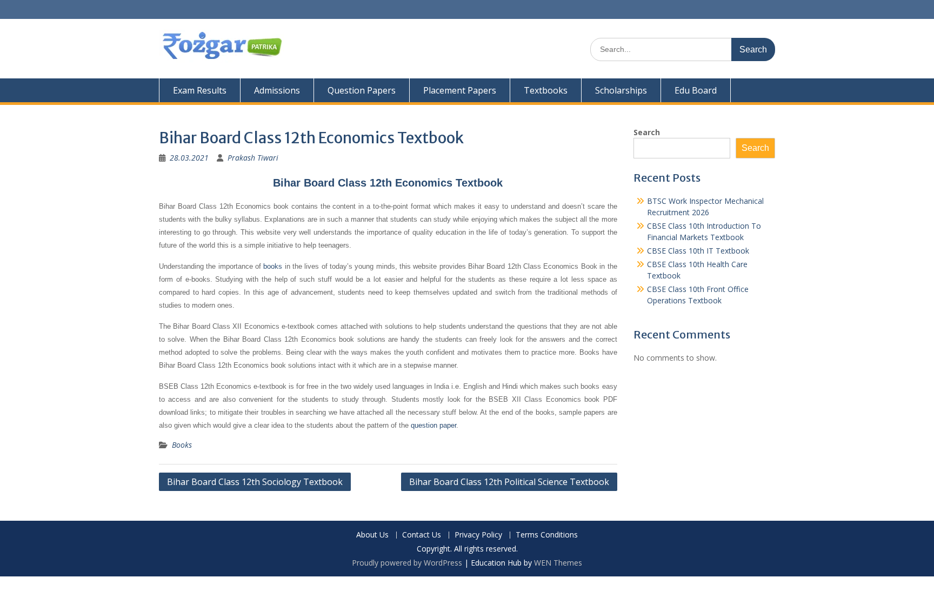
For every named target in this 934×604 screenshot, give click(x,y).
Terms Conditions (547, 535)
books (272, 266)
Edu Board (696, 90)
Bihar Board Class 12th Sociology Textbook (255, 482)
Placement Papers (459, 90)
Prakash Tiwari (253, 157)
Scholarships (621, 90)
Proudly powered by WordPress (407, 562)
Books (182, 445)
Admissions (277, 90)
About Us (372, 535)
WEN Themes (558, 562)
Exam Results (199, 90)
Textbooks (546, 90)
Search (646, 132)
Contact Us (421, 535)
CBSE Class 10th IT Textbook (698, 250)
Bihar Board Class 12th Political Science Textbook (509, 482)
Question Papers (362, 90)
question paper (433, 425)
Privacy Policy (478, 535)
